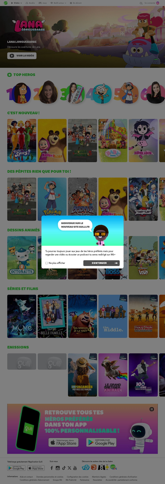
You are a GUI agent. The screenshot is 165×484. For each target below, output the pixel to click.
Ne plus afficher (57, 263)
